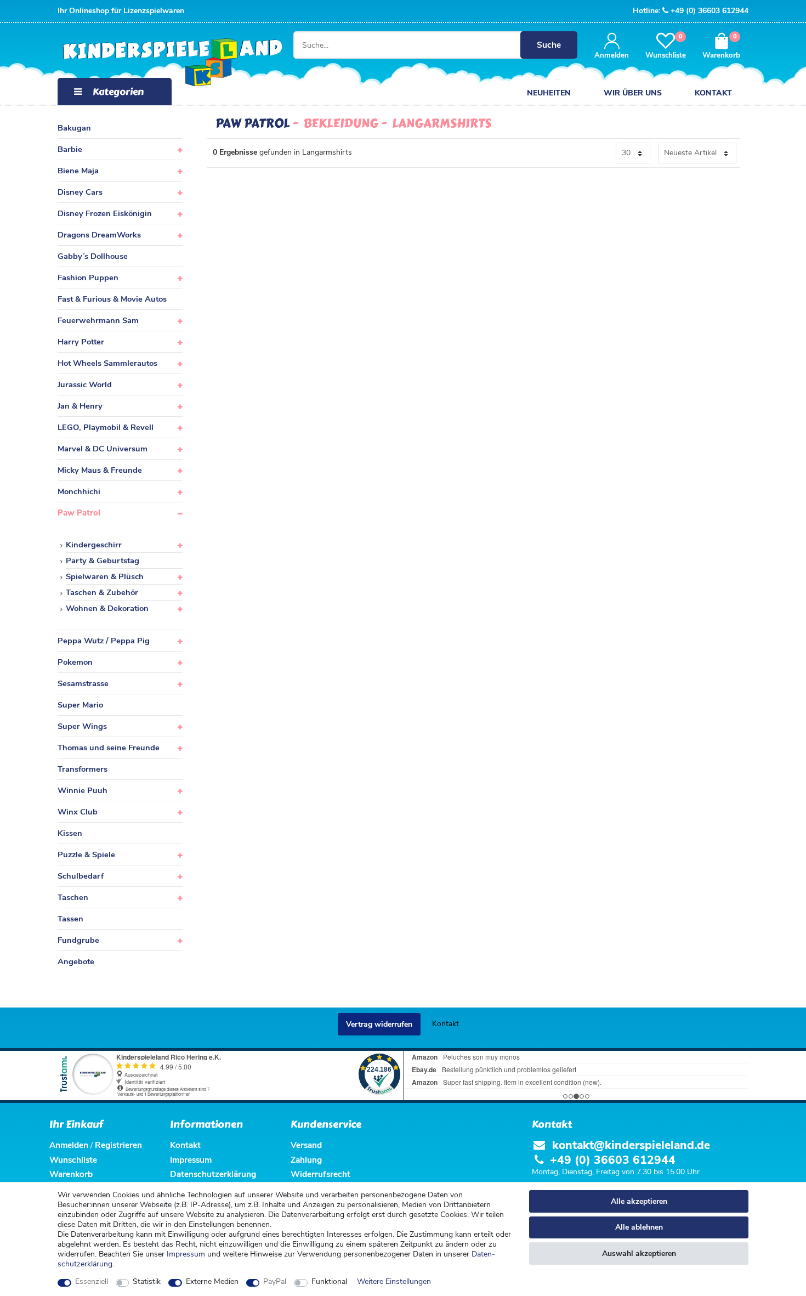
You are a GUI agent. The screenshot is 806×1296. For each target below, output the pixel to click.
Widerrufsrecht (320, 1174)
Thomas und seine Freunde (109, 747)
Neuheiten (549, 93)
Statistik (147, 1282)
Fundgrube (78, 940)
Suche (549, 44)
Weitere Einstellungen (394, 1282)
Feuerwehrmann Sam (98, 320)
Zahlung (306, 1159)
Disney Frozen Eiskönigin (105, 213)
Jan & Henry (80, 405)
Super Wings (82, 726)
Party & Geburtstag (102, 560)
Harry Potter (81, 341)
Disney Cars (80, 191)
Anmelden (68, 1145)
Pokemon (75, 662)
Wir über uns (633, 93)
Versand (306, 1145)
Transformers (82, 768)
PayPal (274, 1282)
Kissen (70, 833)
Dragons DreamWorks (99, 234)
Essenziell (91, 1282)
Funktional (329, 1282)
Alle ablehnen (639, 1227)
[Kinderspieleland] (161, 63)
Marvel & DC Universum (102, 448)
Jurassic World (85, 384)
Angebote (76, 961)
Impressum (186, 1254)
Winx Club (78, 811)
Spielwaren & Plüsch (105, 576)
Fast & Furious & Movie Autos (112, 298)
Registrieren (118, 1145)
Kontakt (713, 93)
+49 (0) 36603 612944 (709, 10)
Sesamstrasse (83, 683)
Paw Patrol (79, 512)
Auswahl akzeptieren (639, 1253)
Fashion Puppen (88, 277)
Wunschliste (73, 1159)
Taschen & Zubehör (102, 592)
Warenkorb (71, 1174)
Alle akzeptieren (639, 1201)
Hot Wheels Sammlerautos (107, 363)
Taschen (73, 897)
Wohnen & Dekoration (107, 608)
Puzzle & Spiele (86, 854)
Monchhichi (79, 491)
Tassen (70, 918)
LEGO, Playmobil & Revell (106, 427)
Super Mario (80, 704)
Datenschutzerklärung (213, 1174)
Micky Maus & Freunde (100, 470)
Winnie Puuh (82, 790)
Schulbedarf (81, 875)
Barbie (70, 149)
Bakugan (74, 127)
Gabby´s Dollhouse (93, 256)
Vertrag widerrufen (379, 1024)
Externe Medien (212, 1282)
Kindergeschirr (94, 544)
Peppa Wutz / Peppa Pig (104, 640)
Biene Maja (78, 170)
